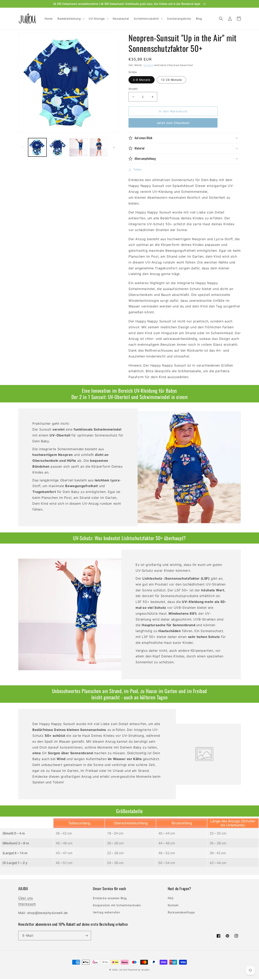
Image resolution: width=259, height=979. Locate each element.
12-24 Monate (171, 79)
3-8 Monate (141, 79)
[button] (70, 18)
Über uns (25, 898)
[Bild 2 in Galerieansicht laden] (58, 147)
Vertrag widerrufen (106, 912)
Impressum (27, 904)
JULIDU (123, 969)
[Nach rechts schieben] (113, 147)
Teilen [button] (137, 169)
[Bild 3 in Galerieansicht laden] (78, 147)
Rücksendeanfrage (181, 912)
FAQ (171, 898)
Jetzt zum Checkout (173, 123)
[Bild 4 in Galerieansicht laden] (99, 147)
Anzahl (132, 88)
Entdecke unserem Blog (110, 898)
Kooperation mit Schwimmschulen (117, 905)
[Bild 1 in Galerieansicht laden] (37, 147)
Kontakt (173, 905)
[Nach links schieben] (22, 147)
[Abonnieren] (86, 935)
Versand (148, 65)
